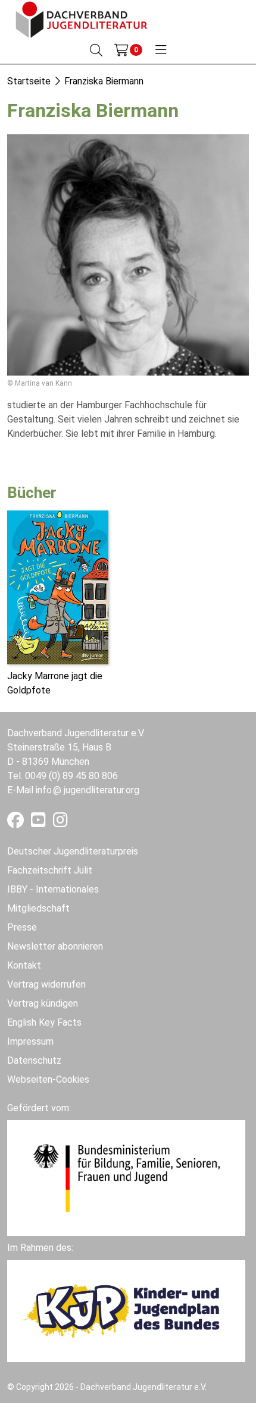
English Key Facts (44, 1022)
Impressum (30, 1041)
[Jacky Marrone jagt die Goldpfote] (57, 586)
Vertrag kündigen (42, 1003)
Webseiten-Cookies (48, 1079)
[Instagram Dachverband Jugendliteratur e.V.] (60, 822)
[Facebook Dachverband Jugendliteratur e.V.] (16, 822)
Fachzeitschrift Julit (49, 870)
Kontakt (24, 965)
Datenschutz (34, 1060)
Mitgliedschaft (38, 908)
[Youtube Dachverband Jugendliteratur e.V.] (39, 822)
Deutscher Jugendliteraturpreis (72, 851)
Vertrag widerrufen (46, 984)
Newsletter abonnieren (55, 946)
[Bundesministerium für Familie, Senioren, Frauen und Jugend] (126, 1177)
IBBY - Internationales (53, 889)
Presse (22, 927)
